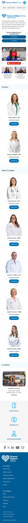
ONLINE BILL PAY (14, 425)
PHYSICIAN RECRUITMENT (14, 439)
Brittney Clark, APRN (14, 238)
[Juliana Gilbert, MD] (14, 104)
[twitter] (8, 448)
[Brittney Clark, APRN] (14, 225)
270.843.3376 (14, 34)
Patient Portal (6, 469)
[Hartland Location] (14, 378)
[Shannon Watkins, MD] (14, 141)
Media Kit (5, 503)
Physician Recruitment (8, 497)
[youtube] (17, 448)
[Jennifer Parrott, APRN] (14, 299)
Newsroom (6, 500)
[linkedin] (12, 448)
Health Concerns (7, 472)
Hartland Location (14, 120)
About (4, 494)
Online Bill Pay (6, 481)
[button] (7, 73)
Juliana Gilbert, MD (14, 117)
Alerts (4, 506)
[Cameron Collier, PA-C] (14, 262)
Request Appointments (9, 478)
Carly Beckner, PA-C (14, 201)
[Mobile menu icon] (24, 2)
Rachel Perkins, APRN (14, 349)
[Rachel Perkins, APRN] (13, 336)
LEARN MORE (14, 123)
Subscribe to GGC (15, 63)
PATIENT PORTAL (14, 411)
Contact (5, 485)
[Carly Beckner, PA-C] (14, 188)
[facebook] (5, 448)
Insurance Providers (8, 475)
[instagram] (23, 448)
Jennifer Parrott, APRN (14, 312)
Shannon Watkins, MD (14, 154)
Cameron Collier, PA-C (14, 275)
